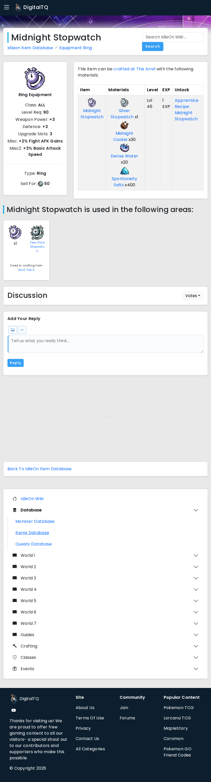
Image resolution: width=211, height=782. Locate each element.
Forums (127, 718)
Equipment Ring (75, 48)
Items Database (32, 533)
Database (31, 510)
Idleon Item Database (30, 48)
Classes (28, 657)
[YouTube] (14, 710)
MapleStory (176, 728)
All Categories (90, 749)
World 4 (29, 589)
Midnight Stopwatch (92, 114)
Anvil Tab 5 (26, 270)
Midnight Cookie (123, 136)
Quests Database (33, 544)
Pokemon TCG (179, 708)
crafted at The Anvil (134, 69)
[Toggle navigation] (6, 7)
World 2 (28, 567)
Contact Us (87, 739)
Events (27, 669)
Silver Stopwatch (122, 114)
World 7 (28, 623)
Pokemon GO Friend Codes (177, 752)
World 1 (28, 555)
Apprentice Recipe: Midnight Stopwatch (187, 109)
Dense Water (124, 156)
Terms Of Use (90, 718)
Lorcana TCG (177, 718)
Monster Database (35, 521)
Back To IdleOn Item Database (39, 469)
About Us (85, 708)
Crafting (29, 646)
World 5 (28, 601)
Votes (191, 296)
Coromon (173, 739)
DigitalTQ (35, 7)
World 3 (28, 578)
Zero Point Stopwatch (37, 246)
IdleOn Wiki (32, 499)
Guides (27, 635)
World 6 (28, 612)
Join (124, 708)
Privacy (83, 728)
